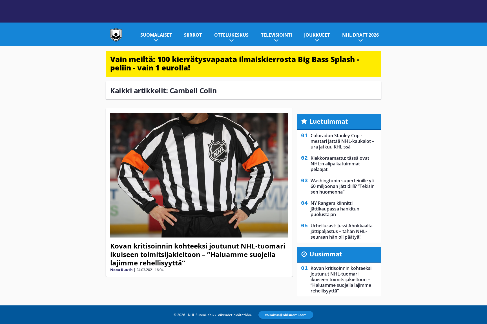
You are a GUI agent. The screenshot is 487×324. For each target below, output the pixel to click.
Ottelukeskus (231, 35)
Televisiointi (276, 35)
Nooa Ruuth (121, 269)
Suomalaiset (156, 35)
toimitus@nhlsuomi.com (286, 314)
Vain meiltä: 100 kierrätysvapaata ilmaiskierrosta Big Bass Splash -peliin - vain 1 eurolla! (234, 63)
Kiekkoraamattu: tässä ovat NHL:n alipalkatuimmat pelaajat (340, 163)
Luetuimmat (328, 121)
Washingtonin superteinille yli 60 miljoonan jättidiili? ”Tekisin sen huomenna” (343, 186)
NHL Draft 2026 (360, 35)
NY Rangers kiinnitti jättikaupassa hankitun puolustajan (335, 209)
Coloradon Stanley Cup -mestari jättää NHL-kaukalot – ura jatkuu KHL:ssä (342, 141)
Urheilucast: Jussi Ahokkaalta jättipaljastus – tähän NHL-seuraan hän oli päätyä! (342, 231)
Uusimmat (325, 254)
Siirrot (193, 35)
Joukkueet (317, 35)
